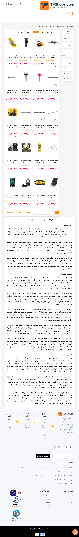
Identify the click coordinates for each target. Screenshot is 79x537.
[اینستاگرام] (66, 447)
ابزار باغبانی (70, 506)
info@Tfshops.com (64, 484)
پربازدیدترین (50, 32)
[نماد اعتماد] (16, 502)
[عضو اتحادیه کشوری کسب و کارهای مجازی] (16, 515)
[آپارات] (58, 447)
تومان (56, 66)
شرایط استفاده (69, 496)
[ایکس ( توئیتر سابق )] (54, 447)
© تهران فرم (32, 529)
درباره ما (70, 502)
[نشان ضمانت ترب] (13, 493)
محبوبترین (29, 32)
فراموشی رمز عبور (45, 506)
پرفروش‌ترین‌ (43, 32)
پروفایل (48, 496)
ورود (48, 499)
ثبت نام (48, 502)
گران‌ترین (17, 32)
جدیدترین (36, 32)
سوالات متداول (69, 499)
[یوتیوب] (62, 447)
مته (58, 277)
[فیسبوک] (70, 447)
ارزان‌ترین (23, 32)
